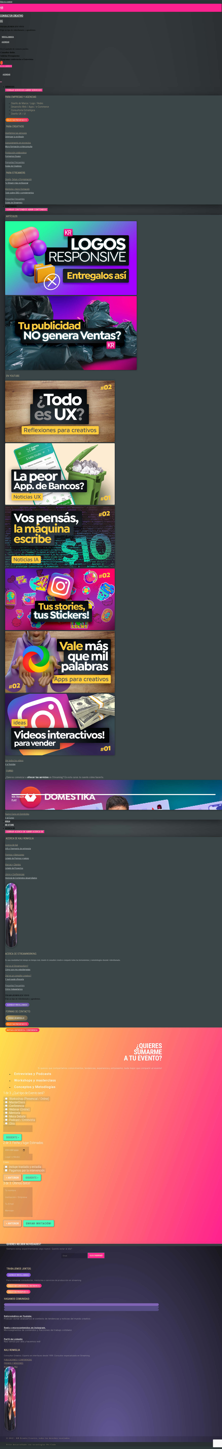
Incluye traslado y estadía (24, 1167)
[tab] (81, 1304)
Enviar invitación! (38, 1223)
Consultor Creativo (11, 15)
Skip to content (6, 2)
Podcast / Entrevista (21, 1120)
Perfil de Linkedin (13, 1339)
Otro (11, 1123)
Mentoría (14, 1113)
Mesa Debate (17, 1116)
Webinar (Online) (19, 1109)
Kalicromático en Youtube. (18, 1316)
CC (1, 20)
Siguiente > (12, 1137)
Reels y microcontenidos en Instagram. (25, 1327)
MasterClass (16, 1102)
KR (1, 7)
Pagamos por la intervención (26, 1170)
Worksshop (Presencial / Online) (28, 1099)
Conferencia (16, 1106)
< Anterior (12, 1177)
